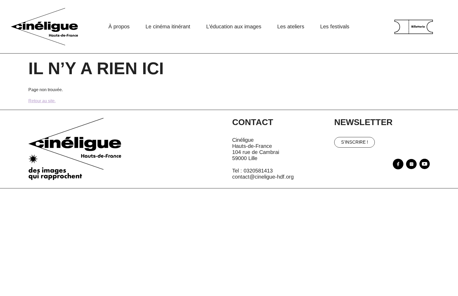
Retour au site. (42, 101)
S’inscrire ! (354, 142)
